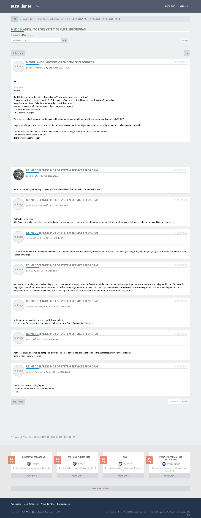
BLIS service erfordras (33, 457)
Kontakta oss (63, 503)
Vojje (31, 175)
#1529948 (181, 265)
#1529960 (181, 301)
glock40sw (34, 238)
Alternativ (174, 401)
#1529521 (181, 232)
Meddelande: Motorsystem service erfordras (48, 29)
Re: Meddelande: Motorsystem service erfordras (62, 170)
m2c (31, 270)
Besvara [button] (19, 53)
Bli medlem (170, 5)
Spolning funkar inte (79, 457)
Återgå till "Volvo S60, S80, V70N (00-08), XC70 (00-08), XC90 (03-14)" (44, 437)
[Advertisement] (103, 422)
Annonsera (16, 503)
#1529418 (181, 62)
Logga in (184, 5)
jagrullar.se (21, 6)
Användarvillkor (48, 503)
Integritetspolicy (31, 503)
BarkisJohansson (37, 67)
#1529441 (181, 170)
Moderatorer (28, 34)
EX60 (125, 457)
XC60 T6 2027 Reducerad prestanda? (170, 458)
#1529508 (181, 200)
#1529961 (181, 333)
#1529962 (181, 366)
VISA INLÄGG (32, 476)
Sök (38, 6)
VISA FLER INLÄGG (100, 488)
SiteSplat (40, 512)
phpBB (57, 512)
